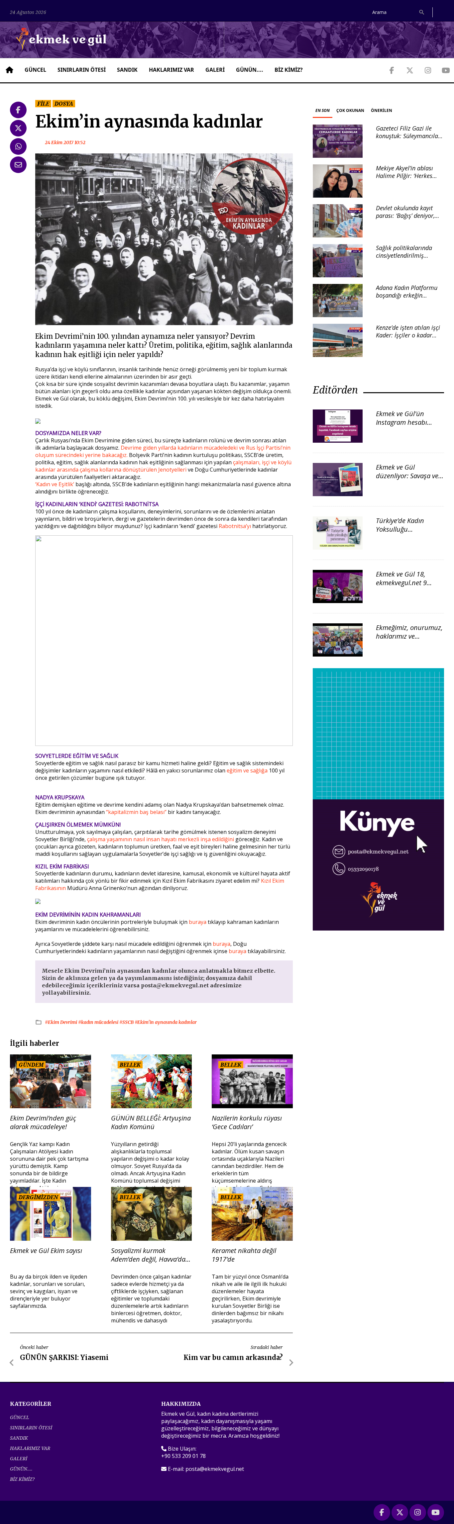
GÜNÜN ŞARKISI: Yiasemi (64, 1357)
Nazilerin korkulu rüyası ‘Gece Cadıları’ (247, 1122)
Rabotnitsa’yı (235, 526)
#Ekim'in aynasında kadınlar (166, 1022)
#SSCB (127, 1022)
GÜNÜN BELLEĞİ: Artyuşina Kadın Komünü (151, 1122)
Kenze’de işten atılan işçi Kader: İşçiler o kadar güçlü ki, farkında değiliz (408, 335)
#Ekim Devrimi (61, 1022)
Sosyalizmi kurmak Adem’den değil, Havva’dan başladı (150, 1255)
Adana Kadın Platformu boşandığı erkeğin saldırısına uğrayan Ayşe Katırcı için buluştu (408, 299)
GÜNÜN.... (249, 69)
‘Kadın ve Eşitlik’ (54, 484)
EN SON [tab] (322, 110)
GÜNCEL (35, 69)
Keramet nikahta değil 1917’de (244, 1255)
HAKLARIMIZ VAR (171, 69)
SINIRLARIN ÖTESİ (81, 69)
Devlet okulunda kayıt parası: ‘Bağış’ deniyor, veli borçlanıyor (405, 215)
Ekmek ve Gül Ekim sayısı (46, 1250)
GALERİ (215, 69)
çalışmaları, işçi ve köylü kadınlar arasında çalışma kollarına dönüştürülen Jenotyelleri (163, 466)
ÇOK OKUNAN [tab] (350, 110)
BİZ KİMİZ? (289, 69)
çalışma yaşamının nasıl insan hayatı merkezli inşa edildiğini (161, 839)
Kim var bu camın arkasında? (233, 1357)
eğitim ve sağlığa (247, 770)
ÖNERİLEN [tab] (381, 110)
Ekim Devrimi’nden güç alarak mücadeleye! (43, 1122)
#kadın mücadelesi (98, 1022)
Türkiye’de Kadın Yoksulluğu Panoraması (400, 529)
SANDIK (127, 69)
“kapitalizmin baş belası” (137, 812)
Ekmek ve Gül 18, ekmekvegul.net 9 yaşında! (401, 583)
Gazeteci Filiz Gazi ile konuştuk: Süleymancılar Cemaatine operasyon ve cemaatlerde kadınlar (408, 139)
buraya (197, 922)
